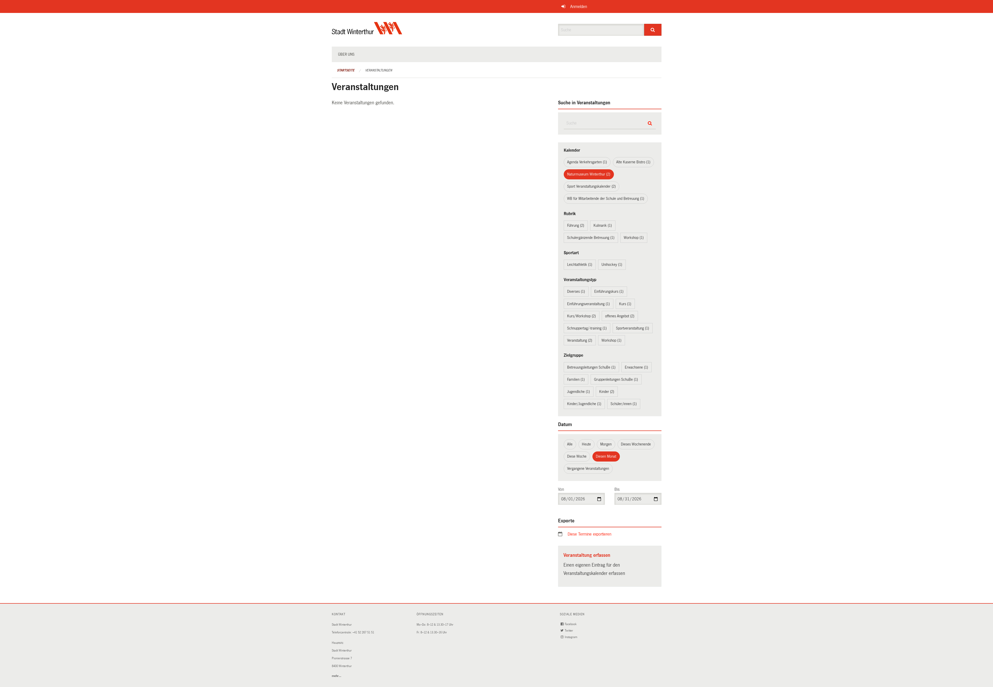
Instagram (571, 637)
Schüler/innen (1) (624, 404)
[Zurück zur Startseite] (367, 32)
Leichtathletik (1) (579, 264)
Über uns (346, 54)
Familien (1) (576, 379)
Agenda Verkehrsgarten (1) (587, 162)
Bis (617, 489)
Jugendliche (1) (578, 392)
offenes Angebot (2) (619, 316)
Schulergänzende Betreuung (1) (590, 238)
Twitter (569, 630)
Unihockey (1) (611, 264)
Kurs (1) (625, 304)
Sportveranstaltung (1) (632, 328)
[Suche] (652, 30)
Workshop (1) (634, 238)
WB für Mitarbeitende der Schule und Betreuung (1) (605, 198)
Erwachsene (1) (636, 367)
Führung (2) (575, 225)
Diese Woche (576, 456)
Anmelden (578, 6)
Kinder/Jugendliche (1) (584, 404)
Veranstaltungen (378, 70)
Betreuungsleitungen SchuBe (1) (591, 367)
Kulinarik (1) (602, 225)
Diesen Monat (606, 456)
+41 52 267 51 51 (363, 632)
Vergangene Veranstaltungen (588, 468)
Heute (586, 444)
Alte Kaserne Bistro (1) (633, 162)
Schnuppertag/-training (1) (587, 328)
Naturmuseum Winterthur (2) (588, 174)
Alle (570, 444)
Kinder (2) (606, 392)
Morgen (606, 444)
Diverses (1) (576, 291)
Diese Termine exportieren (589, 534)
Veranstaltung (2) (579, 340)
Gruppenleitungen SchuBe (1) (616, 379)
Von (561, 489)
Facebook (571, 624)
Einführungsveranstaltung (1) (588, 304)
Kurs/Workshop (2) (581, 316)
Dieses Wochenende (636, 444)
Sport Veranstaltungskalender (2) (591, 186)
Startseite (345, 70)
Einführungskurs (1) (608, 291)
